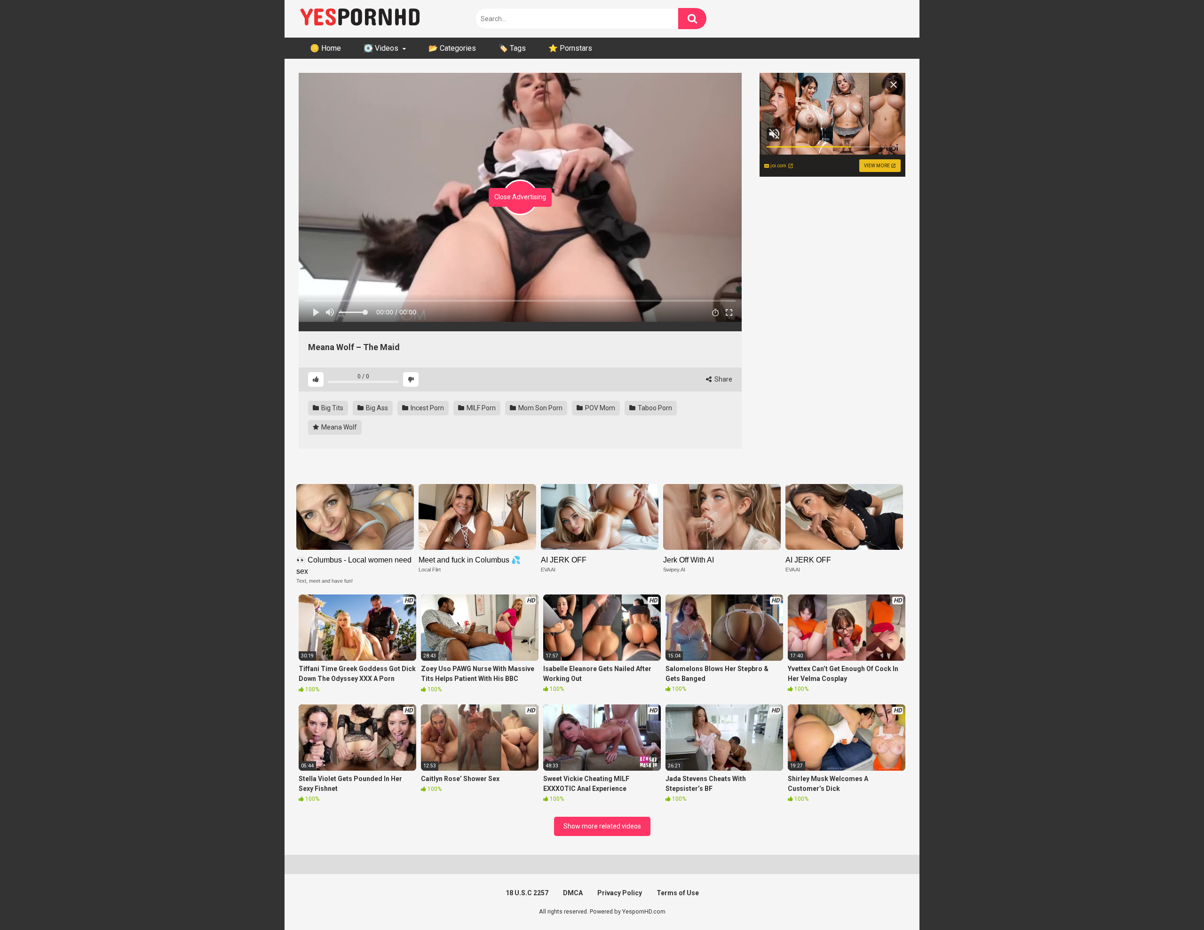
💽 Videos (381, 48)
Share (722, 379)
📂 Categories (452, 48)
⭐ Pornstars (570, 48)
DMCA (573, 893)
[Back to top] (1172, 901)
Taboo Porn (654, 408)
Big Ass (376, 408)
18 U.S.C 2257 (527, 893)
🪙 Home (325, 48)
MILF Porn (480, 408)
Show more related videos (602, 826)
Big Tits (331, 408)
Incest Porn (426, 408)
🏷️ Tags (512, 48)
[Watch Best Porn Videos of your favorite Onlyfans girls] (360, 18)
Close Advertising (520, 197)
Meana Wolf (338, 427)
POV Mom (599, 408)
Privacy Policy (619, 893)
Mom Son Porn (539, 408)
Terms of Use (678, 893)
